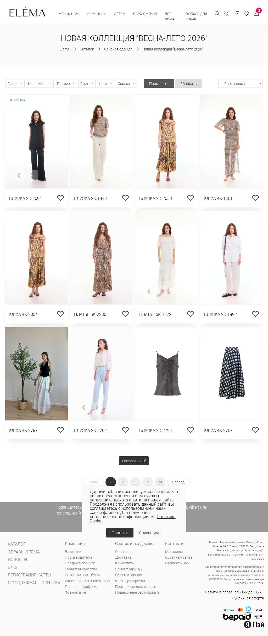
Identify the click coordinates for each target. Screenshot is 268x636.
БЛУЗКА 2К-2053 (155, 198)
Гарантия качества (81, 568)
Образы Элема (24, 551)
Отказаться (149, 532)
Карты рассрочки (130, 580)
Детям (119, 13)
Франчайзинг (76, 592)
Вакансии (73, 551)
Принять (119, 532)
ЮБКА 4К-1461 (218, 198)
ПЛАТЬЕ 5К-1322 (155, 314)
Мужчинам (96, 13)
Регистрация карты (29, 574)
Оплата (121, 551)
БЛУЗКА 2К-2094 (25, 198)
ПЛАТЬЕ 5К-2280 (90, 314)
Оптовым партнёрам (82, 574)
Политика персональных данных (233, 591)
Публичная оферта (248, 597)
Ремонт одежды (129, 568)
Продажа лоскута (80, 562)
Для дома (170, 16)
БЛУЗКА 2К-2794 (155, 430)
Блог (13, 567)
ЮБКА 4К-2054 (23, 314)
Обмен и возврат (129, 574)
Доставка (123, 557)
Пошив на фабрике (81, 586)
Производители (78, 557)
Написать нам (177, 562)
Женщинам (69, 13)
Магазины (174, 551)
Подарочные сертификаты (138, 592)
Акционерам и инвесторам (87, 580)
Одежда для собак (196, 16)
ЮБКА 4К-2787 (23, 430)
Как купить (124, 562)
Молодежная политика (34, 582)
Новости (17, 559)
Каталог (17, 544)
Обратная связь (179, 557)
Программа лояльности (135, 586)
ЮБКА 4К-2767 (218, 430)
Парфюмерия (145, 13)
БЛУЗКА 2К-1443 (90, 198)
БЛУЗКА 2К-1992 (220, 314)
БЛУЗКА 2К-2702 (90, 430)
